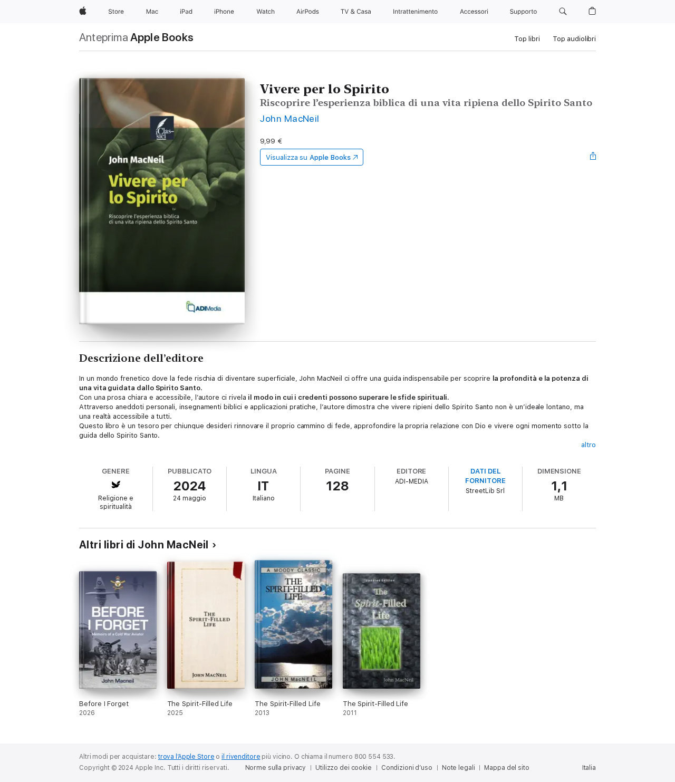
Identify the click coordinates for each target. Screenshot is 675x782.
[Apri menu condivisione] (593, 157)
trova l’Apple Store (186, 756)
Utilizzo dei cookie (343, 767)
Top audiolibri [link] (574, 39)
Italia (589, 767)
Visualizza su (308, 157)
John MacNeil (290, 118)
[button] (563, 11)
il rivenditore (240, 756)
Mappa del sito (506, 767)
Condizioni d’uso (406, 767)
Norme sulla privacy (275, 767)
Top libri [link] (527, 39)
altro (588, 445)
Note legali (458, 767)
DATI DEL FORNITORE (485, 476)
